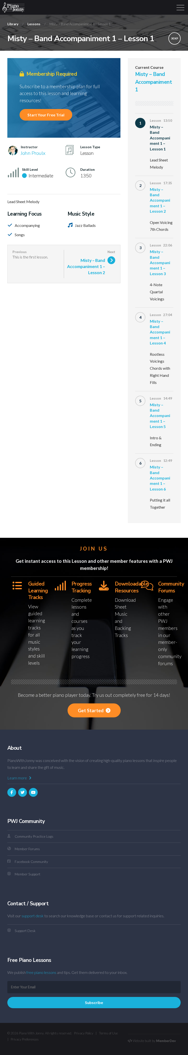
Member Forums (27, 849)
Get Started (91, 710)
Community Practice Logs (34, 836)
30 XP (174, 38)
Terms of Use (108, 1033)
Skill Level (30, 170)
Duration (87, 170)
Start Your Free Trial (45, 114)
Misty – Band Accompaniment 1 (153, 82)
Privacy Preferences (25, 1039)
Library (12, 24)
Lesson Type (90, 147)
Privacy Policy (83, 1033)
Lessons (33, 24)
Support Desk (25, 931)
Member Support (27, 874)
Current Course (149, 67)
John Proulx (33, 153)
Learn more (17, 777)
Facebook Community (31, 861)
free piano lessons (41, 972)
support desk (33, 915)
